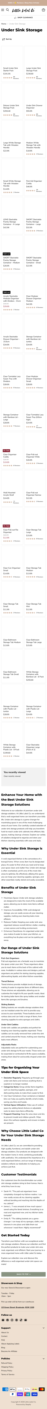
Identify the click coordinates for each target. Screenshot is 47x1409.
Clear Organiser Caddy (9, 455)
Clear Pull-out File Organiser (10, 531)
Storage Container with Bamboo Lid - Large (11, 417)
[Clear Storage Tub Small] (12, 592)
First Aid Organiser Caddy (34, 182)
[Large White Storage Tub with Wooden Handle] (12, 131)
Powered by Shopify (23, 1404)
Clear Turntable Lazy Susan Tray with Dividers (12, 378)
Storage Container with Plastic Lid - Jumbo (10, 708)
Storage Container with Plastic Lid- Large (33, 708)
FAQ (3, 1340)
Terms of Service (7, 1374)
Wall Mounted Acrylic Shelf (9, 493)
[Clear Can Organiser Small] (12, 556)
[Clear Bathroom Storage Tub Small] (12, 660)
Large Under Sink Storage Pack (33, 69)
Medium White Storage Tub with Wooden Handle (33, 145)
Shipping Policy (7, 1367)
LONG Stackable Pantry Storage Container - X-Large (11, 221)
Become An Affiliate (9, 1351)
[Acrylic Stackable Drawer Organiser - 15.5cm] (12, 325)
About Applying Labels (10, 1344)
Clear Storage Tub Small (10, 605)
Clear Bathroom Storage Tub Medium (12, 641)
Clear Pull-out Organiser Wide (33, 455)
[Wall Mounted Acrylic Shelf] (12, 481)
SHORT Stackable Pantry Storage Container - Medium (11, 260)
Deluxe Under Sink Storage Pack (11, 106)
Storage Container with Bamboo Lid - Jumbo (34, 339)
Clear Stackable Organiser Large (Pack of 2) (33, 747)
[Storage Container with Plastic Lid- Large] (35, 695)
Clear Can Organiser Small (11, 569)
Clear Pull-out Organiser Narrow (33, 493)
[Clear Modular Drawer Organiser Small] (35, 365)
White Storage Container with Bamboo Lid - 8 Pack (35, 674)
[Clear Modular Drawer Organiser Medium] (35, 284)
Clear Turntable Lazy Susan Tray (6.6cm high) (34, 417)
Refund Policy (6, 1363)
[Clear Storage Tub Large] (35, 518)
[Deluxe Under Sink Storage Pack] (12, 94)
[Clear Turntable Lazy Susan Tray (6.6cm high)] (35, 403)
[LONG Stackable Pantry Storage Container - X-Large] (12, 208)
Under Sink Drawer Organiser (34, 106)
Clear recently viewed (12, 776)
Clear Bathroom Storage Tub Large (34, 641)
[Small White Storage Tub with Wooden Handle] (12, 169)
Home (3, 24)
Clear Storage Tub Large (33, 531)
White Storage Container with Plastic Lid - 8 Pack (11, 747)
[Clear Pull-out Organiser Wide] (35, 443)
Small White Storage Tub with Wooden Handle (12, 183)
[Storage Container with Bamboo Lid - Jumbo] (35, 325)
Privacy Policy (6, 1370)
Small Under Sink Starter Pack (10, 69)
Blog (3, 1347)
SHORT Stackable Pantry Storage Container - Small (33, 260)
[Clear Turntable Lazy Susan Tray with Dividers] (12, 365)
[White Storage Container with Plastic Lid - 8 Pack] (12, 733)
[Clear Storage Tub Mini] (35, 592)
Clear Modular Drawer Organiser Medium (33, 298)
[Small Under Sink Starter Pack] (12, 56)
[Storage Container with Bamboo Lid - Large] (12, 403)
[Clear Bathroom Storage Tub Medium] (12, 628)
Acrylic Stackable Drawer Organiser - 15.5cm (11, 339)
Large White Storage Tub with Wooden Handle (12, 145)
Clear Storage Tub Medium (33, 569)
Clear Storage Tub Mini (33, 605)
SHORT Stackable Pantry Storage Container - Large (33, 221)
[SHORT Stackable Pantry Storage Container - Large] (35, 208)
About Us (5, 1332)
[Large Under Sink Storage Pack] (35, 56)
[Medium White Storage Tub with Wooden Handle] (35, 131)
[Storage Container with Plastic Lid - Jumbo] (12, 695)
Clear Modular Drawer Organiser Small (33, 378)
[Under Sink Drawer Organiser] (35, 94)
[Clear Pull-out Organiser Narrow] (35, 481)
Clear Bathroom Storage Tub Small (11, 673)
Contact (4, 1336)
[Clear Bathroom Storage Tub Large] (35, 628)
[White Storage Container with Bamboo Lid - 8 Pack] (35, 660)
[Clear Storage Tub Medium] (35, 556)
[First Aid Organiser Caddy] (35, 169)
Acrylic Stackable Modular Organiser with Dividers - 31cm (12, 298)
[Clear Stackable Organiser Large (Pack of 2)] (35, 733)
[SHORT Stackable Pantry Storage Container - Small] (35, 246)
